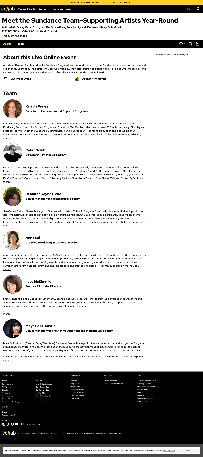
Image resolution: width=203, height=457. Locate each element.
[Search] (198, 9)
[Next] (201, 2)
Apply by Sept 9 (126, 2)
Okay (187, 451)
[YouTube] (16, 424)
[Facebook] (12, 424)
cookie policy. (169, 450)
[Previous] (2, 2)
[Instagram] (3, 424)
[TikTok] (8, 424)
